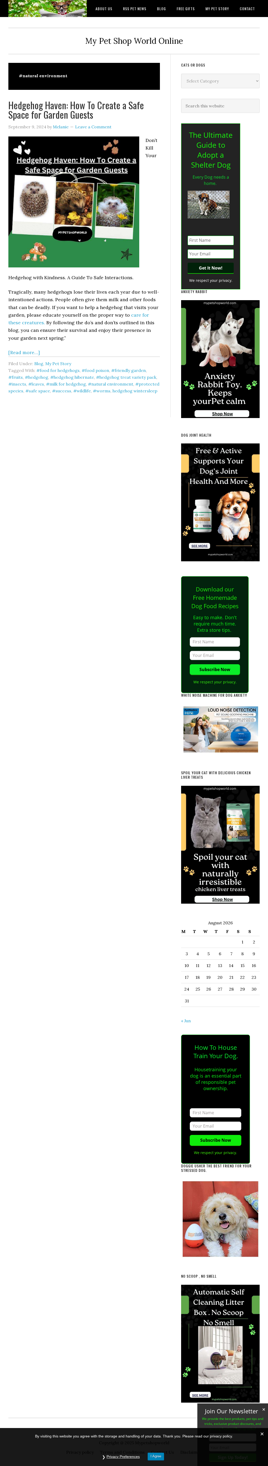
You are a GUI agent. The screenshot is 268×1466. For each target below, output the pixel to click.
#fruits (15, 377)
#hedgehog (36, 377)
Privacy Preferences (123, 1456)
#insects (17, 384)
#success (61, 390)
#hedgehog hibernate (72, 377)
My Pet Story (58, 363)
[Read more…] (24, 352)
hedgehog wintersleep (135, 390)
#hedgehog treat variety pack (126, 377)
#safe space (37, 390)
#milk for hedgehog (66, 384)
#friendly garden (128, 370)
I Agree (155, 1456)
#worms (101, 390)
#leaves (36, 384)
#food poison (95, 370)
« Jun (186, 1020)
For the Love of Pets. (47, 8)
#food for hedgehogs (58, 370)
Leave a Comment (93, 126)
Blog (38, 363)
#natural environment (110, 384)
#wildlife (82, 390)
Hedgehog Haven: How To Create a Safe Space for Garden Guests (76, 109)
